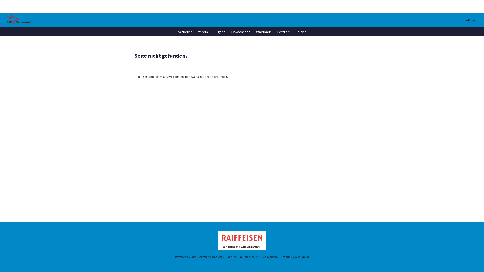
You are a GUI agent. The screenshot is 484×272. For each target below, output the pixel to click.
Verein (203, 31)
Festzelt (283, 31)
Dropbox (286, 257)
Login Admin (270, 257)
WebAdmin (302, 257)
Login (472, 20)
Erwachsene (240, 31)
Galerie (300, 31)
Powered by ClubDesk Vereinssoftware (199, 257)
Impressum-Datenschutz (243, 257)
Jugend (220, 31)
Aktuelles (185, 31)
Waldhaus (263, 31)
